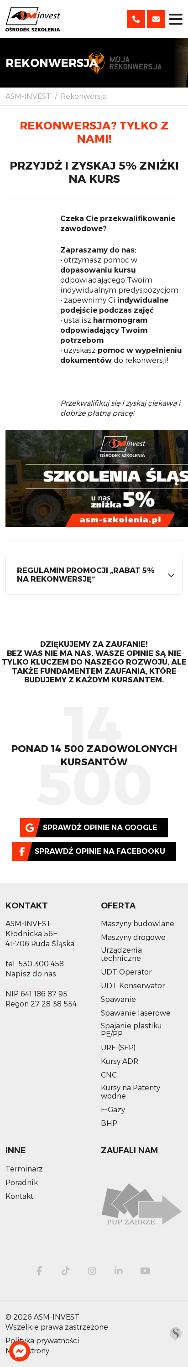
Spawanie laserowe (136, 1013)
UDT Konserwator (133, 986)
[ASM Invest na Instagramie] (92, 1270)
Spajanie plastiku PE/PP (131, 1030)
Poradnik (21, 1183)
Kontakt (26, 906)
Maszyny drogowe (133, 938)
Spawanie (118, 1000)
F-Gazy (113, 1110)
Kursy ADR (119, 1061)
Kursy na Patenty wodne (130, 1092)
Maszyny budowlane (137, 924)
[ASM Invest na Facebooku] (39, 1270)
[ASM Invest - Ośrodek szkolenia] (32, 19)
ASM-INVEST (28, 96)
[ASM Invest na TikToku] (65, 1270)
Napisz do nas (30, 974)
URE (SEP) (118, 1048)
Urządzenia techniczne (121, 954)
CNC (109, 1075)
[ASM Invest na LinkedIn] (118, 1270)
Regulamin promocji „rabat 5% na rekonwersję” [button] (86, 574)
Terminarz (24, 1169)
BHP (109, 1123)
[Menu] (176, 19)
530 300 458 (41, 963)
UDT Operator (126, 972)
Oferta (118, 906)
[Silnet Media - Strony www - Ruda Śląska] (176, 1333)
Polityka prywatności (42, 1340)
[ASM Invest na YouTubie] (145, 1270)
